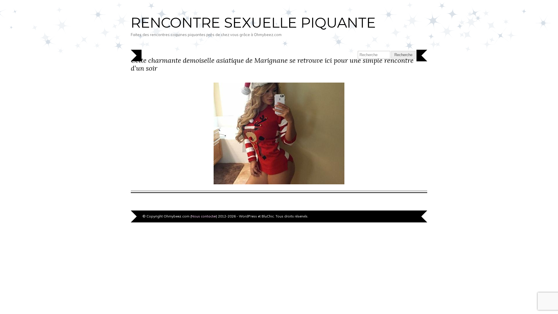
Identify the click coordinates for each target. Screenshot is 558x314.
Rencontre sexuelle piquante (253, 22)
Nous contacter (203, 216)
